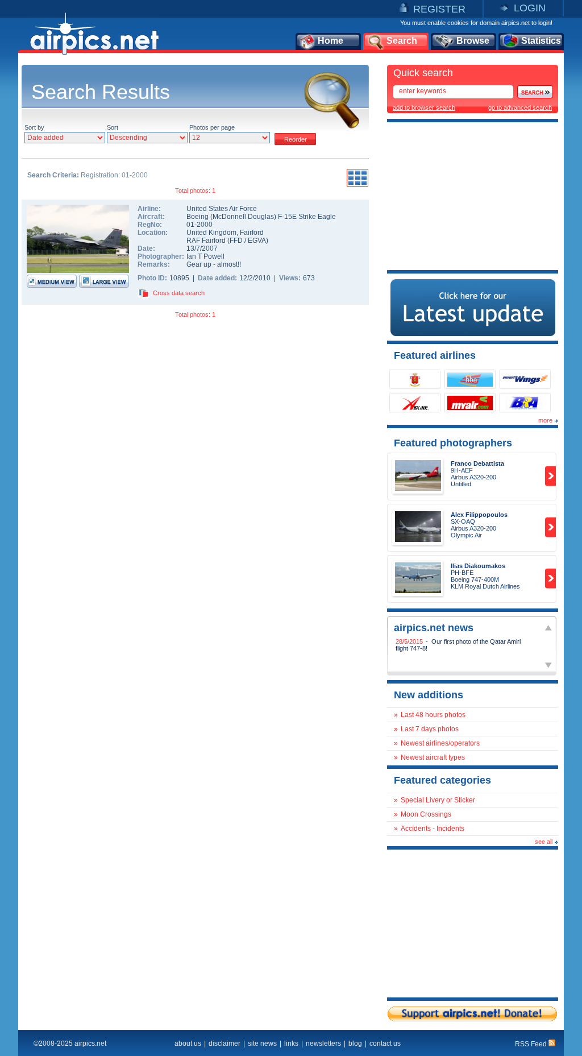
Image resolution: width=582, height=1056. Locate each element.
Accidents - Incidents (432, 829)
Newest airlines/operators (440, 743)
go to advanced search (520, 107)
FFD (236, 241)
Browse (472, 40)
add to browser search (424, 107)
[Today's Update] (472, 334)
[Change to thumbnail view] (357, 185)
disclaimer (224, 1043)
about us (187, 1043)
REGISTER (439, 9)
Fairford (252, 233)
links (291, 1043)
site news (262, 1043)
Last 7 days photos (430, 729)
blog (355, 1043)
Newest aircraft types (433, 757)
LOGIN (530, 8)
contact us (385, 1043)
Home (330, 40)
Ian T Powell (205, 256)
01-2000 (199, 225)
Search (401, 40)
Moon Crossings (426, 814)
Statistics (541, 40)
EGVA (257, 241)
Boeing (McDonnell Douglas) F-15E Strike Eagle (261, 217)
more (545, 420)
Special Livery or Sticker (438, 800)
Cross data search (179, 292)
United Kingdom (211, 233)
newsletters (323, 1043)
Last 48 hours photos (433, 715)
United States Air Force (221, 209)
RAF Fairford (206, 241)
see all (543, 841)
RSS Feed (531, 1044)
